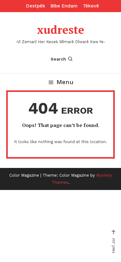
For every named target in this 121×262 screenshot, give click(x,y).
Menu (65, 82)
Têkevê (91, 6)
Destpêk (35, 6)
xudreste (60, 29)
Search (58, 58)
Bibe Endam (64, 6)
